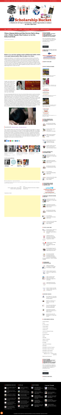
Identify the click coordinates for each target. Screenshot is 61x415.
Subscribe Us (45, 46)
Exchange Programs (46, 334)
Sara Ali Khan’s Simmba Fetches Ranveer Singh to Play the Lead (31, 187)
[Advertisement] (22, 47)
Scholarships (9, 29)
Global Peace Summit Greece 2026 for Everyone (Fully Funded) (51, 301)
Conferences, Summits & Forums (48, 331)
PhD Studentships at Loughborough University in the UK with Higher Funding (11, 388)
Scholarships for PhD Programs (48, 350)
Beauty (44, 323)
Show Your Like (47, 61)
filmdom (34, 103)
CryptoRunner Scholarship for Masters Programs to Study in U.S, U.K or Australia (24, 388)
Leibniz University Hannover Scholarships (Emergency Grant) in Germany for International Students (24, 391)
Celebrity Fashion (45, 326)
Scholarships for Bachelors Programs (48, 347)
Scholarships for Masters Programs (48, 348)
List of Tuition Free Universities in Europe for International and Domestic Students (51, 297)
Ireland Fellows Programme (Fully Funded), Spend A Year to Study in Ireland (51, 310)
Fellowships (15, 29)
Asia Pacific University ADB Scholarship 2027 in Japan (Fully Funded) (51, 315)
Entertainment (45, 332)
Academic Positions (26, 29)
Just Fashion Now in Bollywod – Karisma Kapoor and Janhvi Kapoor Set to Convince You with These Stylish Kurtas (49, 86)
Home (5, 29)
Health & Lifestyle (45, 340)
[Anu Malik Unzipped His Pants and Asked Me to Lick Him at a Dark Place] (22, 148)
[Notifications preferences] (1, 413)
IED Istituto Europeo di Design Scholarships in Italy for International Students (11, 391)
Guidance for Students (46, 339)
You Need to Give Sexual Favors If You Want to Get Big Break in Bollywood (9, 153)
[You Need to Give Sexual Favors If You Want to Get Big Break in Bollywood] (10, 148)
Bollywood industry (11, 88)
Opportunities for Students (35, 29)
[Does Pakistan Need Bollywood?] (34, 148)
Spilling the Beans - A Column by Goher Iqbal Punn (14, 180)
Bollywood (28, 131)
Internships (20, 29)
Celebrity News (45, 329)
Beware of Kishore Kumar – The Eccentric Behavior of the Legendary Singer (14, 187)
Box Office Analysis (46, 324)
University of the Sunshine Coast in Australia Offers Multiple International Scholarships (24, 395)
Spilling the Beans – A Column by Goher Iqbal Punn (50, 354)
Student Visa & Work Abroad (45, 29)
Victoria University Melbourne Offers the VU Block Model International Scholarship (51, 306)
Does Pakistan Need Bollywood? (33, 152)
